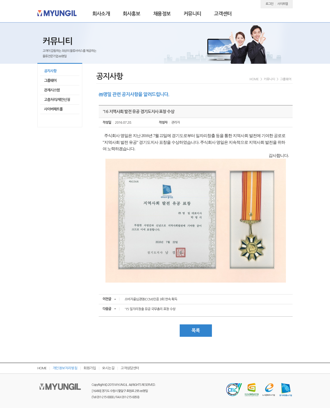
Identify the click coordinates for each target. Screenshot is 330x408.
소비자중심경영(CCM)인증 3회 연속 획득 (151, 299)
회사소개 (101, 13)
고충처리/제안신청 (57, 99)
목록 (196, 330)
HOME (41, 368)
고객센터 (223, 13)
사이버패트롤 (53, 109)
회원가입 (90, 368)
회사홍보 (131, 13)
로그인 (269, 3)
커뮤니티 (192, 13)
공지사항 (50, 71)
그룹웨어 (50, 80)
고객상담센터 (130, 368)
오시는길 (108, 368)
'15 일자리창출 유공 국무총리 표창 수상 (150, 309)
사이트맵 (282, 3)
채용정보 (162, 13)
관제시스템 (52, 90)
